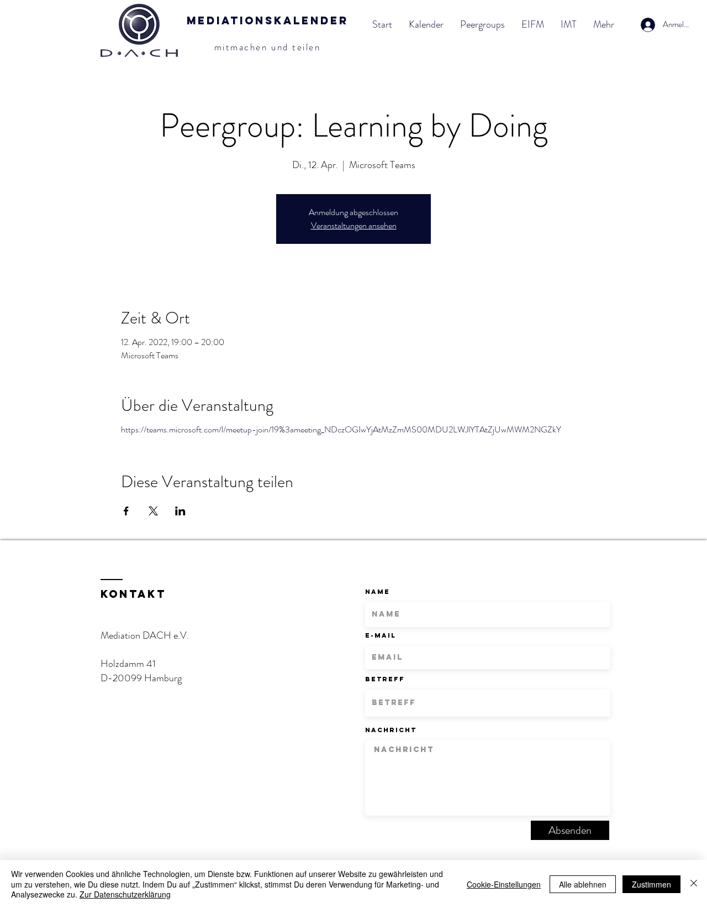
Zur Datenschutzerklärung (125, 894)
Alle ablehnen (582, 884)
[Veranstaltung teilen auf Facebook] (126, 511)
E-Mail (380, 635)
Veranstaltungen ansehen (354, 225)
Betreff (385, 679)
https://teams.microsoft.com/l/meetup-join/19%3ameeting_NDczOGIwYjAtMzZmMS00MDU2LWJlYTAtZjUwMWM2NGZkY (341, 429)
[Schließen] (693, 884)
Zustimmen (651, 884)
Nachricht (390, 730)
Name (377, 591)
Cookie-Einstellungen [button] (504, 884)
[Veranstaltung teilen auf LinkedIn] (180, 511)
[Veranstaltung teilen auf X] (153, 511)
